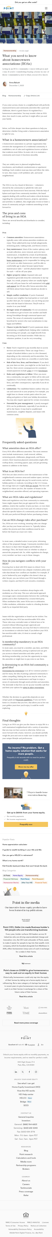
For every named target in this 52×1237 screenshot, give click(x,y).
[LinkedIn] (16, 1071)
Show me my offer (26, 767)
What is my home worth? (12, 860)
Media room (26, 1161)
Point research (26, 1154)
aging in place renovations (33, 687)
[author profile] (4, 84)
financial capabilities (24, 700)
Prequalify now (26, 824)
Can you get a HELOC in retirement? (17, 855)
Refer (26, 1195)
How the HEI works (26, 1090)
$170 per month (32, 486)
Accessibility (39, 1229)
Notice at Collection (38, 1226)
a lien (29, 371)
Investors (26, 1120)
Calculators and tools (26, 1158)
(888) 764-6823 (30, 1124)
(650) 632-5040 (31, 1128)
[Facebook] (29, 1071)
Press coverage (26, 1191)
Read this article (26, 956)
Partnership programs (26, 1165)
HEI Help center (26, 1094)
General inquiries (26, 1117)
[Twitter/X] (22, 1071)
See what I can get (26, 1083)
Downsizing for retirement (13, 671)
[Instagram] (36, 1071)
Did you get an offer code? (26, 2)
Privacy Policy (23, 1226)
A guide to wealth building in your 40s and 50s (21, 849)
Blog (4, 95)
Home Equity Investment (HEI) (26, 1087)
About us (26, 1180)
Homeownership (10, 50)
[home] (9, 7)
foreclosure (43, 371)
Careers (26, 1184)
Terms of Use (10, 1226)
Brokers (26, 1169)
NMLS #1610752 (33, 1222)
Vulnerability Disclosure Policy (20, 1229)
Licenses (45, 1222)
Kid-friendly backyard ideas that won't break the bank (24, 866)
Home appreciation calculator (14, 844)
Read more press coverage (26, 1023)
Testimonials (26, 1188)
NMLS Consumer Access (15, 1222)
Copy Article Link (33, 95)
